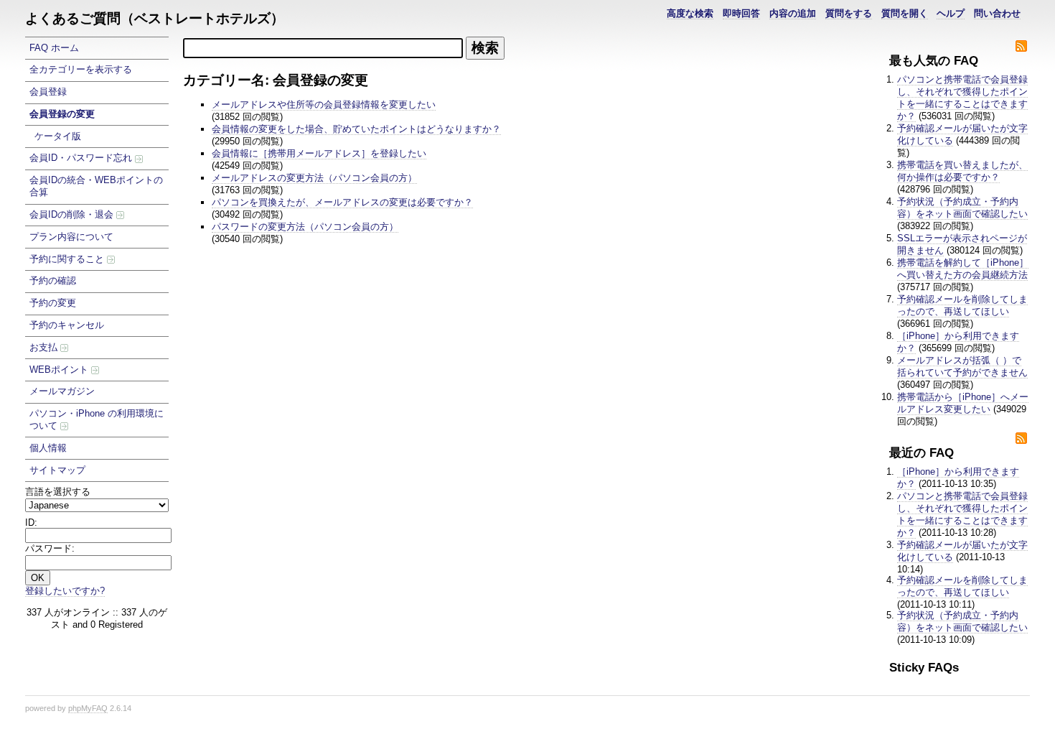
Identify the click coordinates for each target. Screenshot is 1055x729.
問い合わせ (997, 13)
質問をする (848, 13)
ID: (31, 522)
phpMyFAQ (88, 708)
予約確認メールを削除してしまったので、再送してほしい (962, 305)
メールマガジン (62, 391)
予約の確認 (52, 280)
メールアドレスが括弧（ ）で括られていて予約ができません (962, 366)
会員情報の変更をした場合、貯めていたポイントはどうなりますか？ (356, 129)
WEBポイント (60, 369)
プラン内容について (71, 236)
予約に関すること (68, 259)
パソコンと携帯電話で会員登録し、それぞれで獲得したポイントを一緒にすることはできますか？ (962, 97)
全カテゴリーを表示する (80, 69)
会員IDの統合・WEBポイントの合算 (96, 186)
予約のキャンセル (66, 325)
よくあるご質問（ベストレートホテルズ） (154, 18)
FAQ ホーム (54, 47)
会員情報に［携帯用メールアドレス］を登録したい (319, 153)
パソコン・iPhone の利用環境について (96, 419)
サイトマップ (57, 470)
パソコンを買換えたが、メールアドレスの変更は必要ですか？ (342, 202)
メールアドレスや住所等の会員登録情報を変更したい (324, 104)
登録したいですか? (65, 590)
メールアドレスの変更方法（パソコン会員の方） (314, 177)
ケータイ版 (57, 136)
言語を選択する (57, 491)
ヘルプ (951, 13)
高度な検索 (690, 13)
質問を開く (904, 13)
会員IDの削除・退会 (72, 214)
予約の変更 (52, 302)
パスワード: (50, 548)
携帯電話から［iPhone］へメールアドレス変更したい (962, 402)
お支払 (44, 347)
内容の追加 (792, 13)
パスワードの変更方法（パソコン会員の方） (305, 226)
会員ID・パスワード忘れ (82, 157)
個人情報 (48, 447)
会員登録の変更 (62, 113)
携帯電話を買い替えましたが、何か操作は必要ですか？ (962, 170)
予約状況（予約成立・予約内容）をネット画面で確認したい (962, 207)
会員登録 (48, 91)
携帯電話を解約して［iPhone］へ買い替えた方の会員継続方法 (962, 268)
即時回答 (741, 13)
